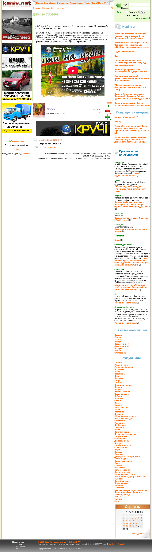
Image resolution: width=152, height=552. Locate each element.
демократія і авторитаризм (127, 456)
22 (141, 523)
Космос (118, 405)
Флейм (117, 401)
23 (124, 526)
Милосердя (119, 468)
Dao (116, 56)
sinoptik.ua (26, 153)
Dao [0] (117, 122)
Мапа (100, 3)
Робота (117, 339)
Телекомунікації (122, 494)
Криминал (119, 454)
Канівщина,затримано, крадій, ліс (130, 490)
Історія (117, 380)
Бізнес (53, 3)
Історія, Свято (121, 436)
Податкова (119, 374)
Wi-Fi (106, 3)
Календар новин (139, 534)
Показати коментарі (47, 147)
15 (141, 521)
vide (99, 112)
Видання (118, 414)
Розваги (118, 465)
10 (127, 521)
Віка (116, 403)
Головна (36, 8)
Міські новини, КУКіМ (124, 474)
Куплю (117, 337)
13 (135, 521)
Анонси (118, 389)
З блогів (118, 363)
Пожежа (118, 452)
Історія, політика (122, 445)
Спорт (117, 376)
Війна (117, 430)
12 (133, 521)
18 (130, 523)
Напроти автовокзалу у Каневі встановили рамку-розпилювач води (132, 104)
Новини (39, 3)
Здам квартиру (121, 346)
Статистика (119, 421)
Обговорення (120, 438)
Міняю (117, 350)
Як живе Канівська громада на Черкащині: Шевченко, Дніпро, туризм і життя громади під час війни (132, 96)
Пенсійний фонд (122, 481)
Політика (118, 398)
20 (135, 523)
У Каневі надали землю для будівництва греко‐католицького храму (130, 87)
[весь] (137, 173)
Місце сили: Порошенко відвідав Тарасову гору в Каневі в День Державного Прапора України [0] (130, 139)
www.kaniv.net (121, 407)
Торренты (119, 488)
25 (130, 526)
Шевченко (119, 378)
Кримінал (119, 383)
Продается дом (121, 344)
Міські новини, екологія (126, 416)
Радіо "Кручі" (91, 3)
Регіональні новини (123, 367)
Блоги (47, 3)
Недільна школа (122, 472)
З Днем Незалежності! (124, 51)
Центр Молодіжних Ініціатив (128, 492)
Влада (117, 371)
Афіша (73, 3)
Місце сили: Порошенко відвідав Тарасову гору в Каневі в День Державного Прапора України (130, 36)
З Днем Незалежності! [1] (126, 117)
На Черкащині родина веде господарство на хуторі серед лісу (130, 70)
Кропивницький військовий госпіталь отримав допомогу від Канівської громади (130, 62)
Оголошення (63, 3)
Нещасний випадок (123, 418)
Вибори (118, 396)
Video (117, 409)
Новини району (121, 394)
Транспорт (119, 427)
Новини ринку (121, 483)
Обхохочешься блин (124, 461)
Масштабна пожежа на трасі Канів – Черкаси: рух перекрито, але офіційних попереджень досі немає (131, 45)
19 (133, 523)
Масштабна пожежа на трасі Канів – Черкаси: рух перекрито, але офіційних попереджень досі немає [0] (131, 129)
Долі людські (120, 425)
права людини (121, 459)
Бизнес (117, 443)
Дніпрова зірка (57, 8)
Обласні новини (122, 470)
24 (127, 526)
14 (138, 521)
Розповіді (119, 412)
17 (127, 523)
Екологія (118, 485)
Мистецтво (119, 423)
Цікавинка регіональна (125, 434)
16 (124, 523)
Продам (118, 335)
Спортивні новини (123, 385)
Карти (117, 463)
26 (133, 526)
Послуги (118, 342)
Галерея (80, 3)
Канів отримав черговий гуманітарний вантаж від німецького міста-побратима (131, 78)
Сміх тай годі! (121, 447)
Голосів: (108, 103)
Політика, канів (121, 432)
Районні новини (122, 392)
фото (116, 501)
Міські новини (121, 365)
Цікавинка (119, 369)
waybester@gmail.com (119, 544)
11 (130, 521)
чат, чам (118, 499)
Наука (117, 450)
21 (138, 523)
